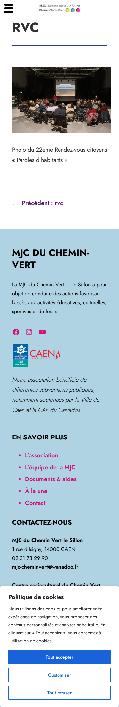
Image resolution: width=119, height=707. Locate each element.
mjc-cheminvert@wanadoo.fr (45, 567)
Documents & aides (51, 479)
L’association (41, 455)
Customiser (59, 675)
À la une (36, 491)
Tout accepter (59, 657)
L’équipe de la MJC (50, 467)
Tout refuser (59, 692)
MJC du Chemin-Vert (50, 259)
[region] (59, 646)
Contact (35, 503)
